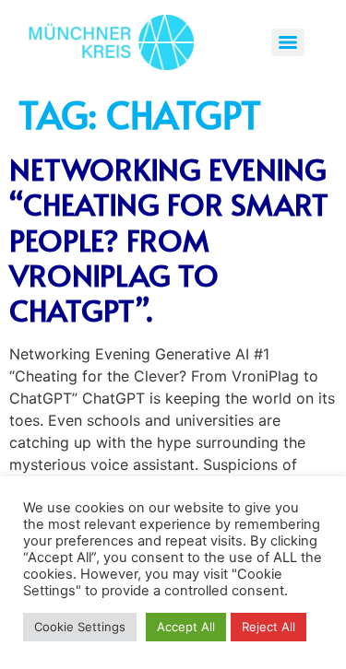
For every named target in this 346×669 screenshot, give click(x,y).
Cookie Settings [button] (79, 626)
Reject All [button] (268, 626)
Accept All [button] (186, 626)
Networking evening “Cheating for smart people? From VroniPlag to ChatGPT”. (168, 239)
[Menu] (287, 42)
